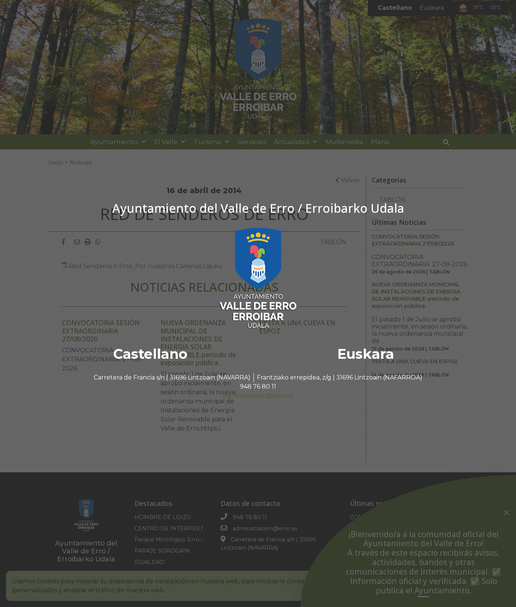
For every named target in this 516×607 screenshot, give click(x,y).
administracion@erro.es (258, 395)
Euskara (365, 354)
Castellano (150, 354)
